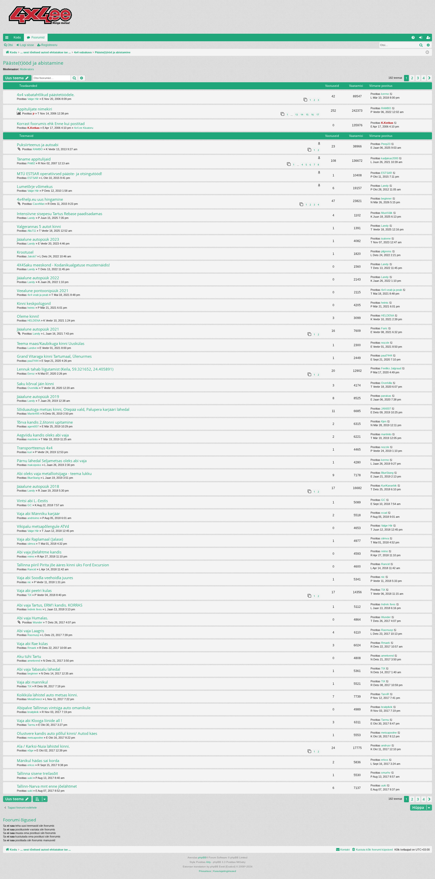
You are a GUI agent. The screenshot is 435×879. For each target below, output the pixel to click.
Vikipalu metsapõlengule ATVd (43, 526)
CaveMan (39, 203)
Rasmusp (33, 634)
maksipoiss (34, 464)
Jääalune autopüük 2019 (38, 396)
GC (29, 505)
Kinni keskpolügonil (34, 303)
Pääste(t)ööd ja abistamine (33, 63)
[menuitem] (413, 37)
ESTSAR (32, 177)
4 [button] (424, 77)
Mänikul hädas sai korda (38, 760)
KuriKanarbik (389, 485)
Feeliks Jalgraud (391, 368)
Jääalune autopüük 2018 (38, 486)
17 (317, 114)
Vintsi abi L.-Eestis (32, 500)
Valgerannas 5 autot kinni (39, 226)
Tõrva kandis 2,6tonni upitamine (45, 422)
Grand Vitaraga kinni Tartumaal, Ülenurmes (54, 356)
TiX (29, 594)
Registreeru (49, 45)
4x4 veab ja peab (37, 294)
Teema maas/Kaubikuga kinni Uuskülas (50, 343)
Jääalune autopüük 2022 (38, 277)
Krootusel (25, 252)
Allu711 (31, 230)
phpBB (202, 857)
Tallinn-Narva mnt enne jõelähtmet (47, 786)
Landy (385, 185)
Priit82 (31, 163)
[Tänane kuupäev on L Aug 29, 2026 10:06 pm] (427, 52)
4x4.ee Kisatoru (83, 127)
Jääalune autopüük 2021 (38, 329)
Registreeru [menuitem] (429, 38)
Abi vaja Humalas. (32, 617)
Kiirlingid (8, 38)
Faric (384, 328)
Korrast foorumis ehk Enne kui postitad (51, 123)
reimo (30, 556)
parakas (386, 395)
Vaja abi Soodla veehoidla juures (45, 577)
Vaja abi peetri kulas (34, 590)
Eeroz (31, 373)
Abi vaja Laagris (30, 630)
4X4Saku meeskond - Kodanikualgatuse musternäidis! (63, 264)
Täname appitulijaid (34, 159)
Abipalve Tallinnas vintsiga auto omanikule (53, 707)
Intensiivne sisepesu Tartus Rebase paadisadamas (59, 213)
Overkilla (32, 387)
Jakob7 (32, 256)
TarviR (385, 694)
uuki (29, 777)
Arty (208, 862)
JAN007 (386, 408)
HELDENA (33, 320)
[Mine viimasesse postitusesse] (391, 94)
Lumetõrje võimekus (35, 186)
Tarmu (31, 724)
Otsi (10, 45)
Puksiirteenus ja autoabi (37, 144)
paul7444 (33, 360)
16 (312, 114)
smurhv (385, 772)
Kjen (383, 421)
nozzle (385, 342)
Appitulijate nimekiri (34, 108)
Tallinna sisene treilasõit (37, 773)
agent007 (33, 426)
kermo (385, 93)
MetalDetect (34, 699)
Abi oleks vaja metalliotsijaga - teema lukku (54, 473)
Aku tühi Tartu (29, 656)
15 (307, 114)
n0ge (30, 750)
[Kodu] (40, 17)
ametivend (33, 660)
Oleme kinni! (28, 316)
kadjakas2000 (389, 158)
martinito (32, 439)
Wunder (37, 622)
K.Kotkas (33, 127)
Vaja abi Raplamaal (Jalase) (40, 539)
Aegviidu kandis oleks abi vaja (43, 434)
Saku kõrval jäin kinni (35, 383)
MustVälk (386, 212)
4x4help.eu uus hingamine (40, 199)
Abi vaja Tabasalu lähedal (38, 669)
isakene (386, 238)
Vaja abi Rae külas (32, 643)
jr (33, 113)
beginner (386, 198)
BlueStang (33, 477)
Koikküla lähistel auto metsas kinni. (47, 694)
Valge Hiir (33, 98)
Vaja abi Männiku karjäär (38, 513)
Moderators (27, 69)
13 (296, 114)
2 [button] (412, 77)
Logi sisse (27, 45)
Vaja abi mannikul (32, 682)
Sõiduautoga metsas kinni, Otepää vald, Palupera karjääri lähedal (73, 409)
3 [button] (418, 77)
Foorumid (38, 37)
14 (302, 114)
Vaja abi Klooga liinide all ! (39, 720)
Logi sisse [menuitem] (421, 38)
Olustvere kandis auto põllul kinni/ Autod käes (57, 733)
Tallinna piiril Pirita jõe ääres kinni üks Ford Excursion (63, 564)
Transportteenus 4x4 (35, 447)
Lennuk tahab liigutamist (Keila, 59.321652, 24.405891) (65, 369)
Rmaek (31, 647)
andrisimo (33, 518)
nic (29, 582)
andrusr (386, 745)
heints (31, 307)
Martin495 (33, 413)
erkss (30, 765)
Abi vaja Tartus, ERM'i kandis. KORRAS (49, 605)
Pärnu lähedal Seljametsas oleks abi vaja (52, 460)
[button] (429, 78)
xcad (384, 512)
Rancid (31, 569)
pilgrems (386, 251)
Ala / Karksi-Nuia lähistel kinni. (43, 746)
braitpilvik (33, 711)
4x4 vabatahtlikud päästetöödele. (46, 94)
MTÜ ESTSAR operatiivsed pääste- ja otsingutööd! (59, 173)
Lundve (32, 347)
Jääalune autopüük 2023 (38, 239)
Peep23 (385, 143)
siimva (31, 543)
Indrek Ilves (34, 609)
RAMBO (386, 108)
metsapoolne (35, 737)
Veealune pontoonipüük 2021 (42, 290)
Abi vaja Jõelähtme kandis (39, 551)
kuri (29, 452)
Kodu (17, 37)
